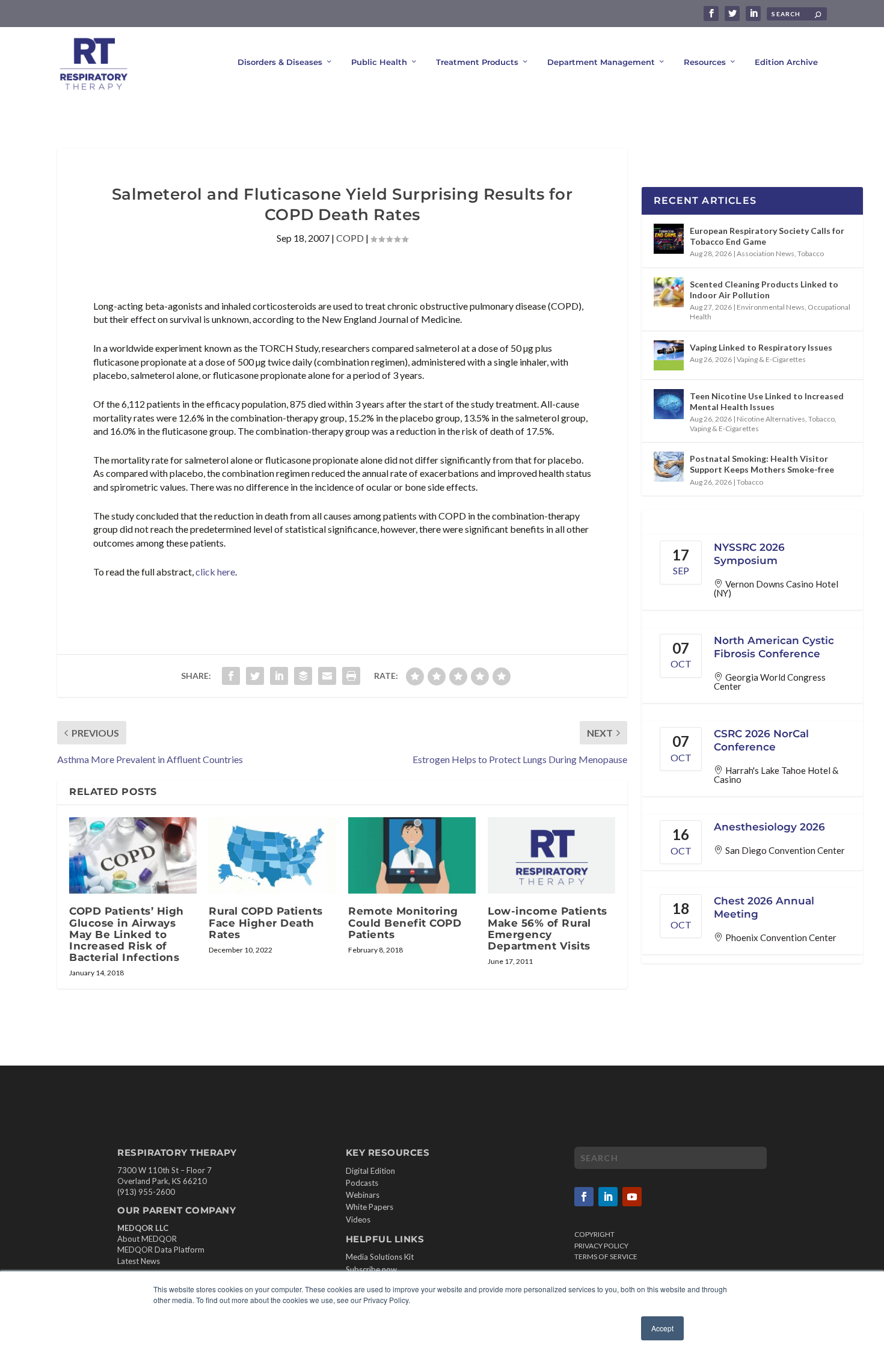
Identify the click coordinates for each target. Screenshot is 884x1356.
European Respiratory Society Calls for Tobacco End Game (767, 236)
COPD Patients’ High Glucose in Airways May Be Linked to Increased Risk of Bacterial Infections (126, 934)
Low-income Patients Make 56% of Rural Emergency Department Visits (547, 928)
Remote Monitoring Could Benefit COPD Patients (404, 922)
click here (215, 571)
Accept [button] (662, 1328)
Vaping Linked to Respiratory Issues (761, 347)
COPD (350, 238)
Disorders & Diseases (280, 62)
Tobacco (810, 253)
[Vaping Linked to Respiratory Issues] (669, 355)
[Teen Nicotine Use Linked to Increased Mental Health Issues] (669, 404)
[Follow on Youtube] (632, 1196)
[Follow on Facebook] (584, 1196)
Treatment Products (477, 62)
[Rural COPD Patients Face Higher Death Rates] (272, 855)
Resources (705, 62)
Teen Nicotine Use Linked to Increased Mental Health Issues (767, 401)
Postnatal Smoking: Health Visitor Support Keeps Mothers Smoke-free (762, 463)
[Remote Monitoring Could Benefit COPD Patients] (412, 855)
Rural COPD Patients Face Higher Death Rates (266, 922)
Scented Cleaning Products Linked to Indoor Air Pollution (764, 289)
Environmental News (771, 306)
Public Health (379, 62)
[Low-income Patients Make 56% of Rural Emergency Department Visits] (551, 855)
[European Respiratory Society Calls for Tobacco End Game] (669, 239)
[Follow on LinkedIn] (608, 1196)
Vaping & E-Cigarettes (771, 359)
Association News (765, 253)
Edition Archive (786, 62)
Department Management (601, 62)
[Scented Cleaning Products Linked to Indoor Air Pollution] (669, 292)
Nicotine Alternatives (771, 418)
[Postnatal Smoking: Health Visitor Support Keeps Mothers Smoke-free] (669, 467)
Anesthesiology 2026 (769, 827)
